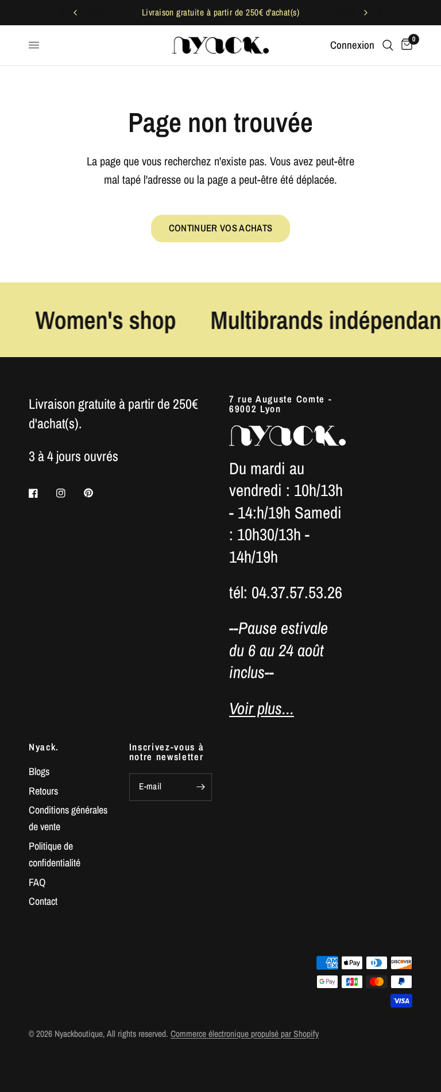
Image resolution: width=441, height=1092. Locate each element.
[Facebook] (41, 493)
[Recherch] (387, 45)
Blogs (39, 771)
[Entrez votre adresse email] (200, 787)
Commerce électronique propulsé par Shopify (245, 1034)
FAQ (37, 882)
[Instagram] (69, 493)
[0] (404, 45)
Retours (43, 791)
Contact (43, 901)
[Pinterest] (96, 492)
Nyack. (44, 747)
